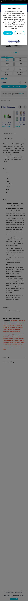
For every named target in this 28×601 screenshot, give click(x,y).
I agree (7, 33)
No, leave (19, 33)
